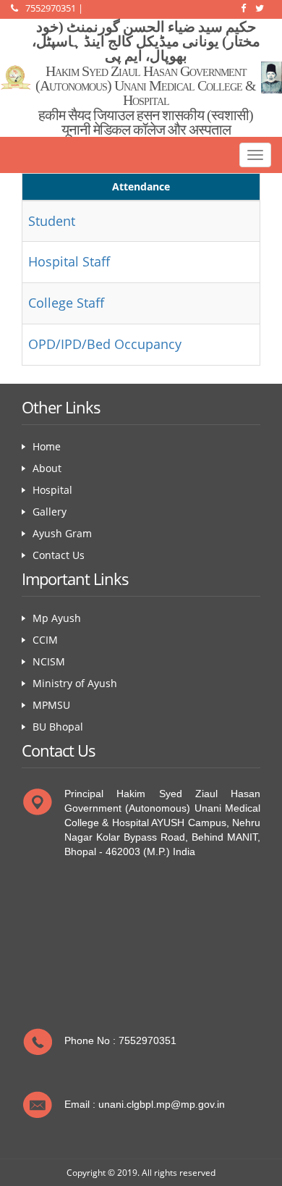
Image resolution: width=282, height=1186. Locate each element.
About (47, 468)
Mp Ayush (57, 618)
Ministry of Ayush (75, 683)
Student (51, 221)
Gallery (50, 511)
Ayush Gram (62, 533)
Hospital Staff (69, 261)
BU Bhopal (58, 726)
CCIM (45, 640)
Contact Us (59, 555)
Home (47, 446)
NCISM (49, 661)
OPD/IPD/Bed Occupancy (104, 344)
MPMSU (51, 705)
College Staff (66, 302)
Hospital (52, 490)
